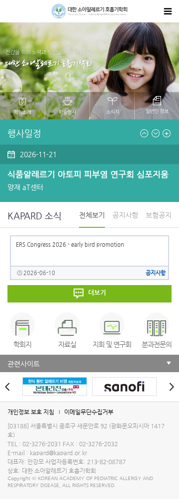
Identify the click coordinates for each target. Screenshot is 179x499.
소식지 (112, 105)
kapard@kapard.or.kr (58, 452)
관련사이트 (23, 364)
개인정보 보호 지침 (30, 411)
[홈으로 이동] (89, 11)
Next (156, 133)
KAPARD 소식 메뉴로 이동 (167, 133)
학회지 (22, 344)
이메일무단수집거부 (88, 411)
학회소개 (22, 105)
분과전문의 (157, 344)
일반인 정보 (157, 105)
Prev (144, 133)
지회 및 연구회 (111, 344)
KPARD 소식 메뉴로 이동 (89, 293)
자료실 (67, 344)
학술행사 (67, 105)
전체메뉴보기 (168, 11)
